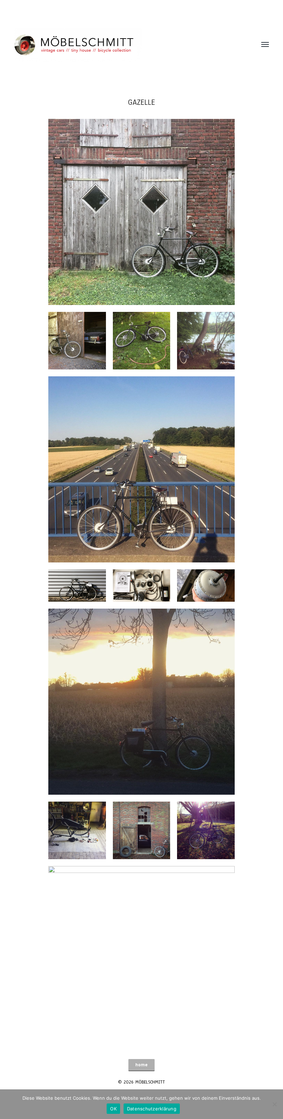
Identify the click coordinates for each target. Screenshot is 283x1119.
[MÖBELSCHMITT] (127, 45)
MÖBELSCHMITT (150, 1082)
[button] (141, 1065)
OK (113, 1108)
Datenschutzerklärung (151, 1108)
